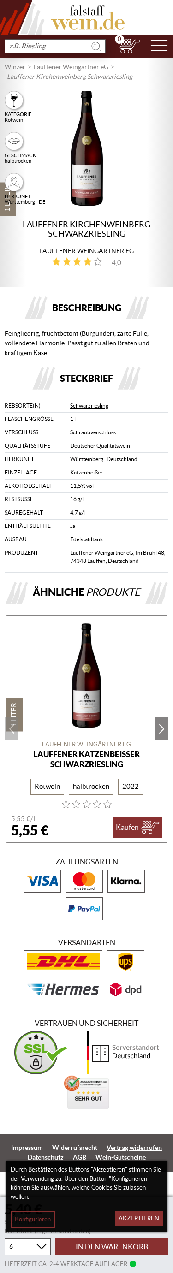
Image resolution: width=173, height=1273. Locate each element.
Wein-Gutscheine (120, 1157)
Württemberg (87, 459)
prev (11, 728)
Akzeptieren (139, 1218)
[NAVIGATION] (159, 46)
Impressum (27, 1147)
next (161, 728)
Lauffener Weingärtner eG (71, 67)
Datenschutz (46, 1157)
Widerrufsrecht (74, 1147)
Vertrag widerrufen (134, 1147)
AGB (79, 1157)
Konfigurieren (33, 1219)
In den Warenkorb (112, 1247)
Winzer (15, 67)
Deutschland (122, 459)
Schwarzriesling (89, 406)
